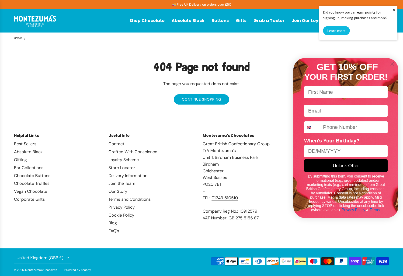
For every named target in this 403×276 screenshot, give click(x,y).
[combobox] (312, 127)
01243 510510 (225, 198)
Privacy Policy (353, 210)
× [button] (394, 10)
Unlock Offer (346, 165)
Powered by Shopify (77, 270)
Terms (375, 210)
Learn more (336, 30)
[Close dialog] (392, 64)
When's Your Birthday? (331, 141)
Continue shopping (201, 99)
